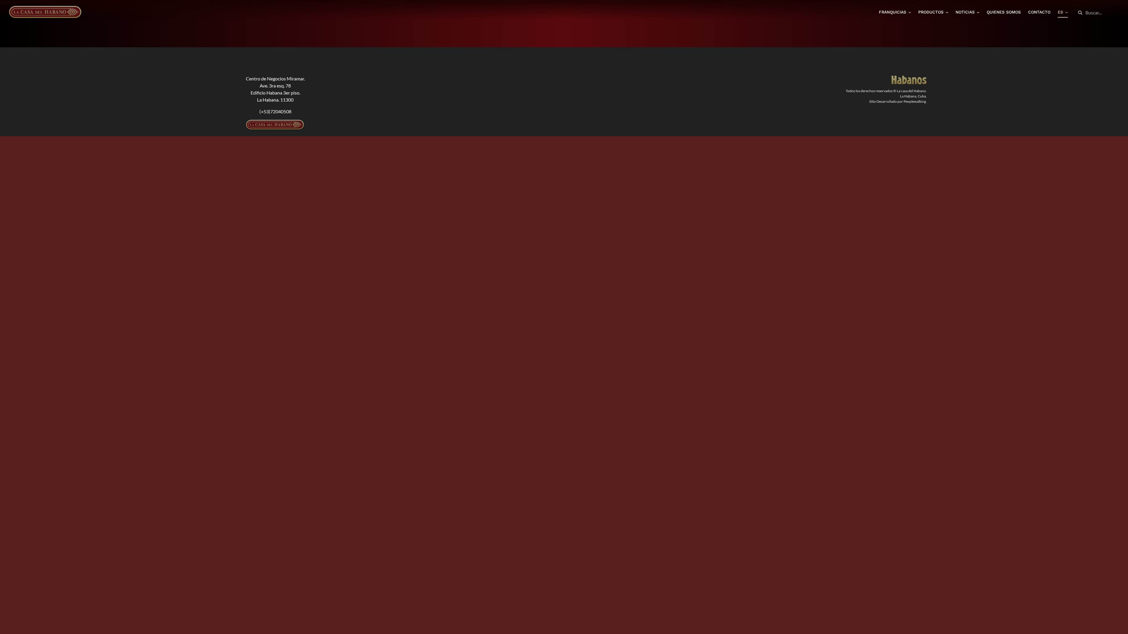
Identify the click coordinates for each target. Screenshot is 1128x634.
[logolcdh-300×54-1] (275, 122)
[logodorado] (909, 78)
